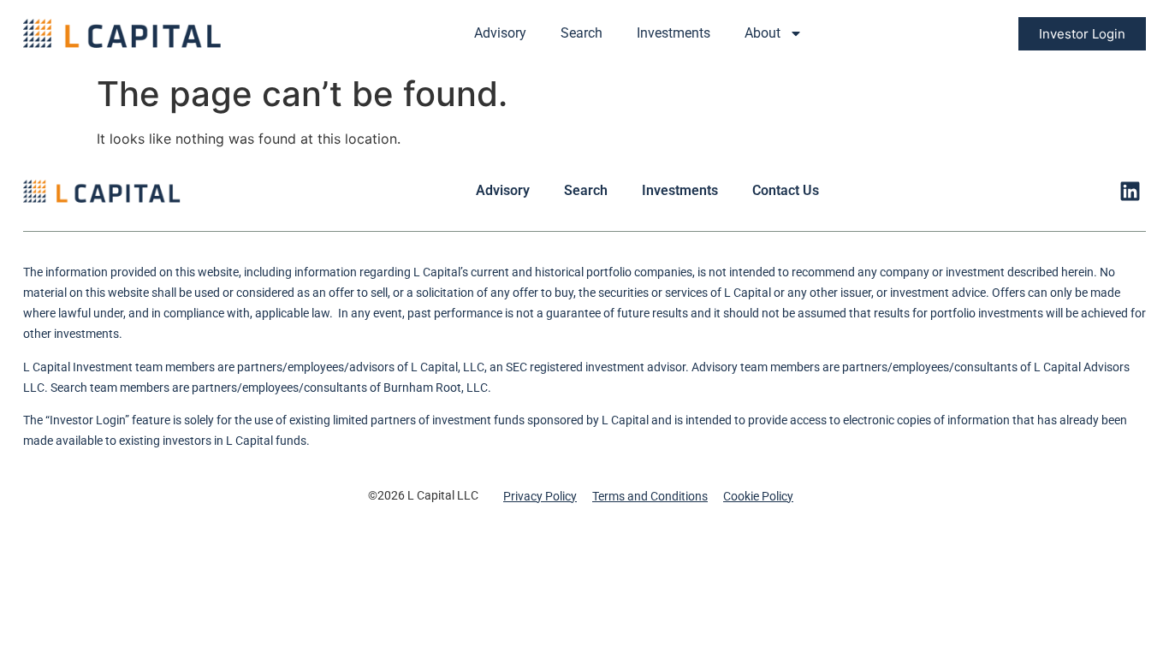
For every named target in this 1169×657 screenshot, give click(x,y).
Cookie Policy (758, 496)
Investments (673, 33)
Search (581, 33)
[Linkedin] (1130, 191)
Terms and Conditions (650, 496)
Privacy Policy (540, 496)
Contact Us (785, 190)
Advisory (500, 33)
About (762, 33)
